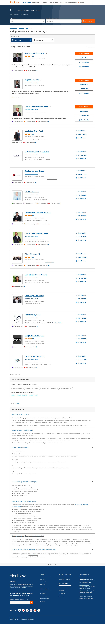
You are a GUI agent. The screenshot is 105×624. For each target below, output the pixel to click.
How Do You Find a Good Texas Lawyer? (24, 501)
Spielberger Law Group (34, 171)
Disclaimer (23, 619)
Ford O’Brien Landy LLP (34, 356)
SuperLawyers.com (84, 585)
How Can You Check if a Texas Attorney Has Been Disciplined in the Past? (34, 550)
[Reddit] (35, 610)
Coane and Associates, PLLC (36, 106)
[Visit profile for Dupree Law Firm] (17, 84)
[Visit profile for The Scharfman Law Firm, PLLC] (17, 216)
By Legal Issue (43, 596)
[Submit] (31, 602)
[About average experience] (36, 70)
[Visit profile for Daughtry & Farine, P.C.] (17, 339)
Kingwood (24, 395)
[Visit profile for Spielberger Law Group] (17, 175)
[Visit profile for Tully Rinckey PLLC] (17, 319)
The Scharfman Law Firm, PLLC (38, 212)
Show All (12, 403)
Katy (36, 395)
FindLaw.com (83, 579)
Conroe (13, 395)
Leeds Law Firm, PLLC (34, 131)
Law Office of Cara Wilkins (36, 275)
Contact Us (43, 584)
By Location (43, 593)
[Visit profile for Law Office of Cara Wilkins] (17, 279)
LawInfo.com (83, 596)
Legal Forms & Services (64, 579)
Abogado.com (83, 591)
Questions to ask (16, 506)
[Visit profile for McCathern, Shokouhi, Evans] (17, 156)
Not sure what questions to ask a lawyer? (24, 482)
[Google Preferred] (38, 610)
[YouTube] (23, 610)
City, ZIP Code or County (53, 18)
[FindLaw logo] (15, 2)
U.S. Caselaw (62, 593)
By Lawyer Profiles (44, 598)
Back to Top (53, 564)
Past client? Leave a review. (31, 83)
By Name (42, 601)
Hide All (18, 403)
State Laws (61, 590)
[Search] (93, 2)
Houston (31, 395)
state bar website (33, 555)
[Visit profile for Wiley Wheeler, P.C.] (17, 258)
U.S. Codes (61, 596)
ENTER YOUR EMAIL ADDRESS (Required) (20, 600)
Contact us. (23, 587)
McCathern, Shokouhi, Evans (37, 152)
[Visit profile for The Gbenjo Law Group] (17, 299)
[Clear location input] (80, 21)
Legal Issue (13, 18)
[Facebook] (19, 610)
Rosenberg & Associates (35, 53)
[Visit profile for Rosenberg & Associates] (17, 57)
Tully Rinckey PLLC (32, 315)
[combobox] (27, 21)
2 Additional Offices (49, 262)
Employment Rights (17, 388)
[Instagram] (31, 610)
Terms (11, 619)
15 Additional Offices (52, 179)
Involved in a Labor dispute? (20, 414)
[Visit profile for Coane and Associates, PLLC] (17, 110)
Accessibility (43, 582)
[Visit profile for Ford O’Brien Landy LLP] (17, 360)
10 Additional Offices (57, 322)
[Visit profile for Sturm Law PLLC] (17, 196)
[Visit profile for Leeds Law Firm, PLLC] (17, 135)
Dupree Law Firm (32, 80)
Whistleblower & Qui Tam (65, 388)
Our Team (42, 579)
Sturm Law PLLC (32, 192)
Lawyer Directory (13, 28)
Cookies (30, 619)
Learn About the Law (64, 588)
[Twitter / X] (27, 610)
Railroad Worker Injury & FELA (49, 388)
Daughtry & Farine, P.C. (34, 335)
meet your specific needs (81, 504)
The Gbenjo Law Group (34, 295)
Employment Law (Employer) (32, 388)
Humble (19, 395)
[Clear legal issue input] (43, 21)
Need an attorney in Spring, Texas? (22, 430)
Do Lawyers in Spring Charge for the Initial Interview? (28, 536)
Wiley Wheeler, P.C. (32, 254)
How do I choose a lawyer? (20, 448)
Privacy (17, 619)
